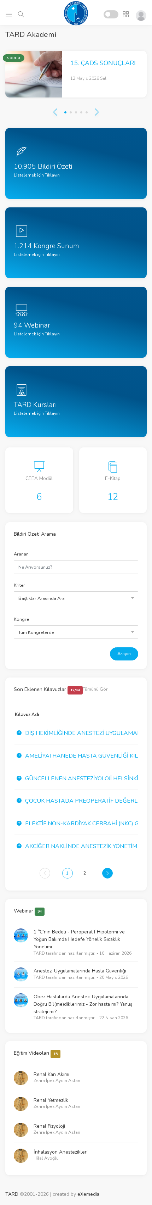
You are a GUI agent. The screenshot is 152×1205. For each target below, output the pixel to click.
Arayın (124, 654)
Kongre (21, 619)
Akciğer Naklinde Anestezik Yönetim (81, 846)
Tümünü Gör (95, 689)
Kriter (19, 585)
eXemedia (88, 1194)
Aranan (21, 554)
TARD (11, 1194)
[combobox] (76, 598)
